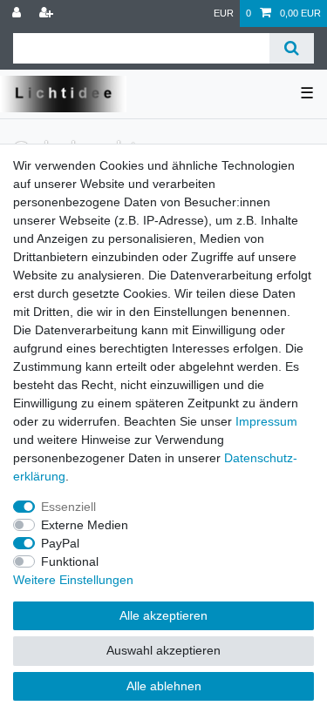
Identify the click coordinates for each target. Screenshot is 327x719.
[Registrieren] (48, 13)
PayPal (60, 543)
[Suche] (291, 48)
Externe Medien (84, 525)
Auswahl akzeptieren (163, 650)
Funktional (70, 561)
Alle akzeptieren (163, 615)
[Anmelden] (18, 13)
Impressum (266, 421)
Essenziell (68, 507)
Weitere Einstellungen (73, 580)
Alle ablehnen (163, 686)
